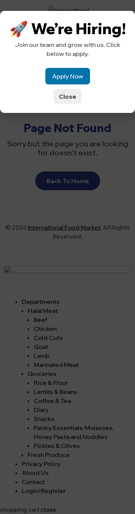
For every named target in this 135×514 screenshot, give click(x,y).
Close (67, 96)
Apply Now (67, 76)
